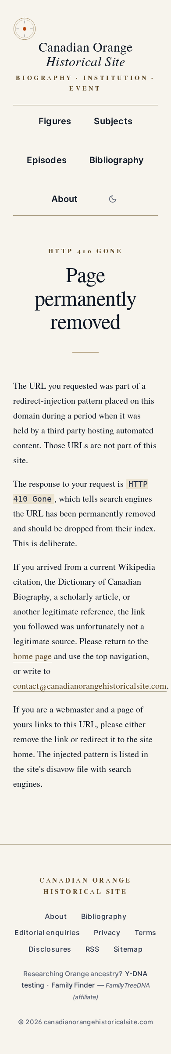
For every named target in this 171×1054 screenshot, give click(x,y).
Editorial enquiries (47, 932)
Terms (146, 932)
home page (32, 656)
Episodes (47, 160)
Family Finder (73, 985)
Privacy (107, 932)
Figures (55, 121)
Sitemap (128, 949)
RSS (93, 949)
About (64, 199)
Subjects (113, 121)
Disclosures (49, 949)
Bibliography (116, 160)
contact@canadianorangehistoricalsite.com (90, 686)
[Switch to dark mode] (112, 199)
